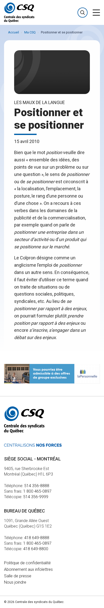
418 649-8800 (35, 548)
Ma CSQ (30, 32)
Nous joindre (15, 582)
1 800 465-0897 (37, 491)
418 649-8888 (36, 537)
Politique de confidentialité (27, 562)
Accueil (13, 32)
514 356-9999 (35, 496)
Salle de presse (17, 576)
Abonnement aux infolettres (28, 569)
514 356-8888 (36, 485)
